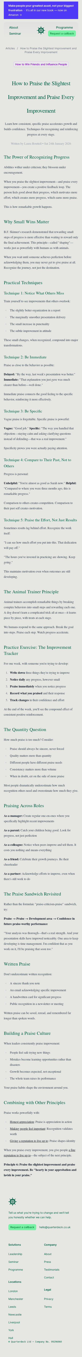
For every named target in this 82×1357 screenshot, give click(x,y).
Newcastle (15, 1314)
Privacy (48, 1298)
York (11, 1330)
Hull (10, 1337)
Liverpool (14, 1322)
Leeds (12, 1306)
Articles (10, 48)
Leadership (15, 1254)
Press (47, 1261)
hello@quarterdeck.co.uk (55, 1227)
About (13, 27)
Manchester (15, 1298)
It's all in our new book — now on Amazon (41, 10)
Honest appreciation (22, 1122)
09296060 (56, 1341)
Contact (49, 1277)
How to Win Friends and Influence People (41, 64)
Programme (64, 27)
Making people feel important (27, 1129)
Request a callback (62, 33)
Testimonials (51, 1269)
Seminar (15, 33)
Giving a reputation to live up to (29, 1141)
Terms (48, 1306)
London (13, 1291)
